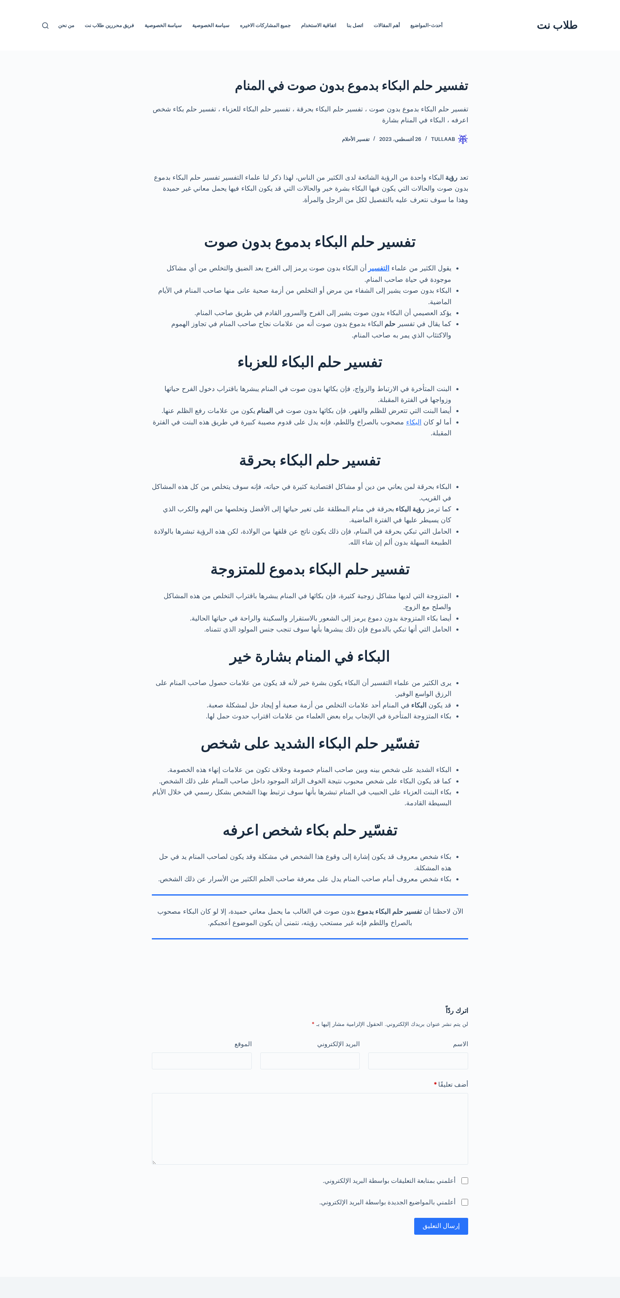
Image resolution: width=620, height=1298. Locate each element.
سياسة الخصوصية (210, 25)
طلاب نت (557, 25)
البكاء (413, 422)
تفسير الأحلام (355, 139)
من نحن (66, 25)
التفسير (378, 268)
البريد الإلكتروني (338, 1044)
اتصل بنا (355, 25)
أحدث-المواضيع (426, 25)
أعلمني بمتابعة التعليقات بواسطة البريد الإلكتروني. (389, 1181)
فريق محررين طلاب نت (109, 25)
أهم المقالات (387, 25)
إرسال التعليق (441, 1226)
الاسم (460, 1044)
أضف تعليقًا (451, 1084)
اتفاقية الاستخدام (318, 25)
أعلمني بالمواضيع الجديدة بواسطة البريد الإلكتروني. (387, 1202)
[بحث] (45, 25)
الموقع (243, 1044)
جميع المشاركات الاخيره (265, 25)
